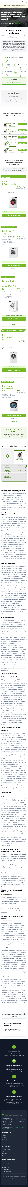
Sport (3, 1155)
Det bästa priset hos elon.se (14, 366)
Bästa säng (5, 1165)
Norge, (23, 1127)
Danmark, (19, 1127)
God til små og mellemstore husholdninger (9, 176)
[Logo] (9, 2)
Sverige (4, 1128)
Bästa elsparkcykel (6, 1169)
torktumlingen (16, 884)
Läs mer (16, 7)
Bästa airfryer (5, 1167)
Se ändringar (17, 23)
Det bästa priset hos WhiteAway (14, 262)
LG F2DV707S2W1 (12, 145)
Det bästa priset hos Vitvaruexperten (14, 315)
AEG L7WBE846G (12, 125)
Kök (3, 1151)
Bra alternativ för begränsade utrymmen (13, 330)
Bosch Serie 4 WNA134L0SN (12, 138)
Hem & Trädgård (6, 1149)
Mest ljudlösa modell (8, 277)
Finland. (10, 1128)
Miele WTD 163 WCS (12, 132)
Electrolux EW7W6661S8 (12, 151)
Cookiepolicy (5, 1139)
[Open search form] (25, 2)
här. (22, 436)
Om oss (4, 1135)
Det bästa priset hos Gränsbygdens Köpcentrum (14, 211)
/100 (19, 465)
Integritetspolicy (6, 1142)
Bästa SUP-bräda (6, 1171)
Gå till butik (22, 124)
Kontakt (4, 1137)
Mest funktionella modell (9, 226)
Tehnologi (4, 1153)
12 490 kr (20, 462)
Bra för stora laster (7, 381)
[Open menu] (23, 2)
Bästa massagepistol (7, 1163)
